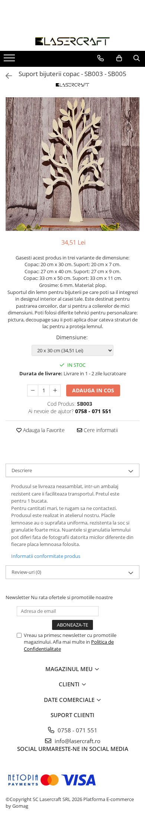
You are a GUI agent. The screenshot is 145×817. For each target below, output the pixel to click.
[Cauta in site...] (136, 58)
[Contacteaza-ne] (100, 58)
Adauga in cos (93, 390)
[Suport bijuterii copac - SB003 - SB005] (72, 164)
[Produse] (10, 60)
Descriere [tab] (22, 470)
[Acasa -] (72, 41)
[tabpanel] (72, 164)
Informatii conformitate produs (45, 556)
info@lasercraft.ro (76, 741)
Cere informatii (100, 430)
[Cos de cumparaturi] (119, 58)
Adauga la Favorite (43, 430)
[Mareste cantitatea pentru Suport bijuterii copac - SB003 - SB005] (55, 390)
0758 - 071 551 (76, 730)
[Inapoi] (5, 76)
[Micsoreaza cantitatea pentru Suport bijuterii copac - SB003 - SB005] (32, 390)
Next (133, 171)
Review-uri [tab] (26, 572)
